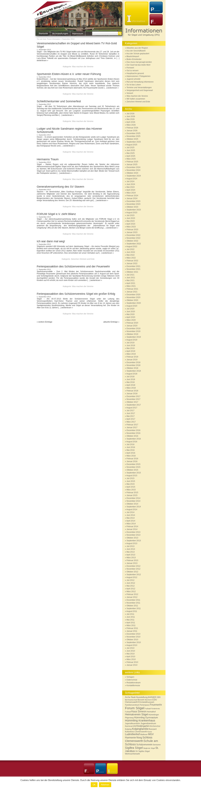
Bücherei (148, 700)
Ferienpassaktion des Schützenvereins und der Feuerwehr (73, 266)
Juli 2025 (130, 147)
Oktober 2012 (132, 572)
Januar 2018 (132, 393)
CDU (154, 699)
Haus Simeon (138, 711)
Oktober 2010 (132, 639)
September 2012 (134, 574)
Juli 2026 (130, 113)
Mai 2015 (131, 484)
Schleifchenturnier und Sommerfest (59, 101)
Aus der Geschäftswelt (135, 51)
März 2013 (131, 557)
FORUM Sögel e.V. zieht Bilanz (56, 214)
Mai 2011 (130, 620)
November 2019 (133, 331)
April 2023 (130, 224)
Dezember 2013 (133, 532)
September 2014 (134, 507)
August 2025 (131, 145)
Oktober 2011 (132, 606)
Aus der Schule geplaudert (137, 53)
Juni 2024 (131, 184)
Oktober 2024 (132, 173)
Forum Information (53, 39)
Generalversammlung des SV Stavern (60, 186)
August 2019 (131, 340)
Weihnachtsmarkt (132, 754)
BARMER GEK (154, 697)
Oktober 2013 (132, 538)
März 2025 (131, 159)
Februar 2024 (132, 196)
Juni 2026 (131, 116)
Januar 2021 (132, 292)
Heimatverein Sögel (136, 714)
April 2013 (130, 555)
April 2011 (130, 623)
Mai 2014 (131, 518)
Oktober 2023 (132, 207)
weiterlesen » (42, 60)
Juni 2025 (131, 150)
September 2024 (134, 176)
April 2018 (130, 385)
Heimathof (151, 712)
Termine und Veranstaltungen (139, 87)
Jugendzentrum (148, 723)
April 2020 (130, 317)
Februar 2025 (132, 162)
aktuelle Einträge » (111, 322)
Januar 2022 (132, 263)
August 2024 (131, 179)
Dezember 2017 (133, 396)
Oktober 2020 (132, 300)
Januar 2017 (132, 427)
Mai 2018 (131, 382)
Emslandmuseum (146, 702)
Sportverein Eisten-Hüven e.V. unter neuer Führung (69, 74)
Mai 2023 (131, 221)
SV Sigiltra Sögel (142, 751)
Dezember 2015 (133, 464)
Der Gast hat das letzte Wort (138, 65)
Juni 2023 (131, 218)
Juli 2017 (130, 410)
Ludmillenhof (132, 734)
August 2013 (131, 543)
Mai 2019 (131, 348)
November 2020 (133, 297)
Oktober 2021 (132, 272)
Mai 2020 (131, 314)
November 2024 (133, 170)
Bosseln (141, 700)
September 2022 (134, 244)
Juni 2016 (131, 447)
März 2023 (131, 227)
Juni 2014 (131, 515)
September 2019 (134, 337)
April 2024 (130, 190)
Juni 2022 (131, 252)
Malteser (144, 734)
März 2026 (131, 125)
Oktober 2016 (132, 436)
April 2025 (130, 156)
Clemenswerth (131, 702)
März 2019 (131, 354)
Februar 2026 (132, 128)
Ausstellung (142, 697)
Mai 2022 (131, 255)
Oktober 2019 (132, 334)
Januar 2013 (132, 563)
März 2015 (131, 490)
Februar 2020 (132, 323)
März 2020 (131, 320)
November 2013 (133, 535)
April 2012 (130, 589)
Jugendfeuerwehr (132, 723)
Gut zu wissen (133, 70)
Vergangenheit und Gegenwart (140, 90)
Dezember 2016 (133, 430)
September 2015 (134, 473)
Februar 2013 (132, 560)
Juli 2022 (130, 249)
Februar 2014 (132, 526)
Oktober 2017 (132, 402)
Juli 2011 (130, 614)
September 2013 (134, 541)
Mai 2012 (131, 586)
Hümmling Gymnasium (146, 717)
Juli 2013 (130, 546)
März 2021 (131, 286)
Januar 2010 (132, 665)
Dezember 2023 (133, 201)
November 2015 (133, 467)
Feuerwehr (156, 704)
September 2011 (134, 608)
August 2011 (131, 611)
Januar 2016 (132, 461)
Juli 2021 (130, 275)
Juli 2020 (130, 309)
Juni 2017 (131, 413)
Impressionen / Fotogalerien (138, 76)
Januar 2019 (132, 360)
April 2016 (130, 453)
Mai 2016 (131, 450)
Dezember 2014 (133, 498)
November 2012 (133, 569)
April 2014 (130, 521)
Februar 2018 (132, 391)
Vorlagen (130, 677)
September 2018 (134, 371)
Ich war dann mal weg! (51, 241)
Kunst (149, 732)
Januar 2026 (132, 130)
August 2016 (131, 442)
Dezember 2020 (133, 294)
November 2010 (133, 637)
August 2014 (131, 509)
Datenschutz (132, 680)
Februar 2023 (132, 229)
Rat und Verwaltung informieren (140, 82)
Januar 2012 (132, 597)
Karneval (129, 726)
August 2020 (131, 306)
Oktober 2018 (132, 368)
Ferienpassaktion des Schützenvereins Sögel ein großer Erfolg (76, 293)
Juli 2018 (130, 376)
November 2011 (133, 603)
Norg (139, 737)
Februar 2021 (132, 289)
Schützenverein (144, 744)
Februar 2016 (132, 459)
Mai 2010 (131, 654)
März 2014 (131, 524)
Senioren (157, 745)
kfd (134, 726)
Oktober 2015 (132, 470)
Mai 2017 (131, 416)
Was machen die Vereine (82, 67)
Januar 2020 (132, 326)
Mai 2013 (131, 552)
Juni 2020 (131, 311)
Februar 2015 (132, 492)
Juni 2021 (131, 278)
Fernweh (130, 68)
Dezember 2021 (133, 266)
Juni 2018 (131, 379)
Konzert (153, 729)
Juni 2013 (131, 549)
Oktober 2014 (132, 504)
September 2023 (134, 210)
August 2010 (131, 645)
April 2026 (130, 122)
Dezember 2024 (133, 167)
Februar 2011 (132, 628)
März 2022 (131, 258)
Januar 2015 (132, 495)
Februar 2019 (132, 357)
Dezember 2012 (133, 566)
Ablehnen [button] (105, 785)
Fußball (147, 709)
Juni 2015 (131, 481)
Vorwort (130, 93)
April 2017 (130, 419)
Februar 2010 (132, 662)
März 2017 (131, 422)
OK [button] (94, 785)
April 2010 (130, 656)
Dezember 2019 (133, 328)
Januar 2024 (132, 198)
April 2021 (130, 283)
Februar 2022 (132, 261)
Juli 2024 (130, 181)
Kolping (128, 729)
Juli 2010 (130, 648)
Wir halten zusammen (136, 99)
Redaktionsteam (134, 683)
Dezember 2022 (133, 235)
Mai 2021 (131, 280)
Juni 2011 (131, 617)
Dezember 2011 (133, 600)
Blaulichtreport (133, 56)
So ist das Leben (134, 85)
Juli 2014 (130, 512)
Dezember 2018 (133, 362)
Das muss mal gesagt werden (139, 62)
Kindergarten (142, 726)
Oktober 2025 (132, 139)
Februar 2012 (132, 594)
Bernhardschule (131, 700)
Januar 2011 (132, 631)
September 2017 (134, 405)
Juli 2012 (130, 580)
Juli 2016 (130, 444)
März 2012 (131, 591)
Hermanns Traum (48, 159)
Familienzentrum (132, 705)
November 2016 (133, 433)
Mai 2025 (131, 153)
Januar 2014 (132, 529)
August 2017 (131, 408)
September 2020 (134, 303)
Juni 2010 (131, 651)
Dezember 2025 (133, 133)
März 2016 (131, 456)
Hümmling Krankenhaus (140, 720)
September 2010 (134, 642)
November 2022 (133, 238)
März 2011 (131, 625)
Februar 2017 (132, 425)
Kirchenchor (155, 726)
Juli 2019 (130, 343)
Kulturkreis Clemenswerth (136, 732)
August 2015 (131, 475)
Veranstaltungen (60, 33)
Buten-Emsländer (134, 59)
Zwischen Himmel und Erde (83, 259)
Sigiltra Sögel (134, 747)
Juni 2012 (131, 583)
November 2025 (133, 136)
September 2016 (134, 439)
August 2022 (131, 246)
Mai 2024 (131, 187)
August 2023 (131, 212)
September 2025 (134, 142)
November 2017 (133, 399)
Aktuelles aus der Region (137, 48)
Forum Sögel (134, 708)
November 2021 (133, 269)
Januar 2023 (132, 232)
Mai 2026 (131, 119)
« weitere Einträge (44, 322)
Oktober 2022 (132, 241)
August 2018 (131, 374)
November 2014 (133, 501)
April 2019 (130, 351)
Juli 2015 (130, 478)
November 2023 (133, 204)
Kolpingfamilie (140, 728)
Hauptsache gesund (135, 73)
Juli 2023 (130, 215)
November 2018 (133, 365)
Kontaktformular (133, 685)
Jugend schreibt (133, 79)
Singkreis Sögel (149, 748)
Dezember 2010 (133, 634)
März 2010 (131, 659)
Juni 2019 (131, 345)
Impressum (77, 33)
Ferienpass (144, 705)
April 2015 (130, 487)
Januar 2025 (132, 164)
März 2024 (131, 193)
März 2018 (131, 388)
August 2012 (131, 577)
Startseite (43, 33)
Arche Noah (130, 697)
